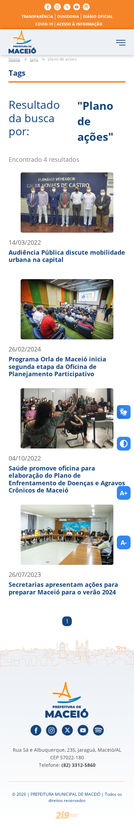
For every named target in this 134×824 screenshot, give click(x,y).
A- (124, 542)
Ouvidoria (68, 16)
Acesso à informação (79, 24)
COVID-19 (44, 24)
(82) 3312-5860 (79, 765)
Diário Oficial (98, 16)
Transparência (37, 16)
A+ (123, 493)
